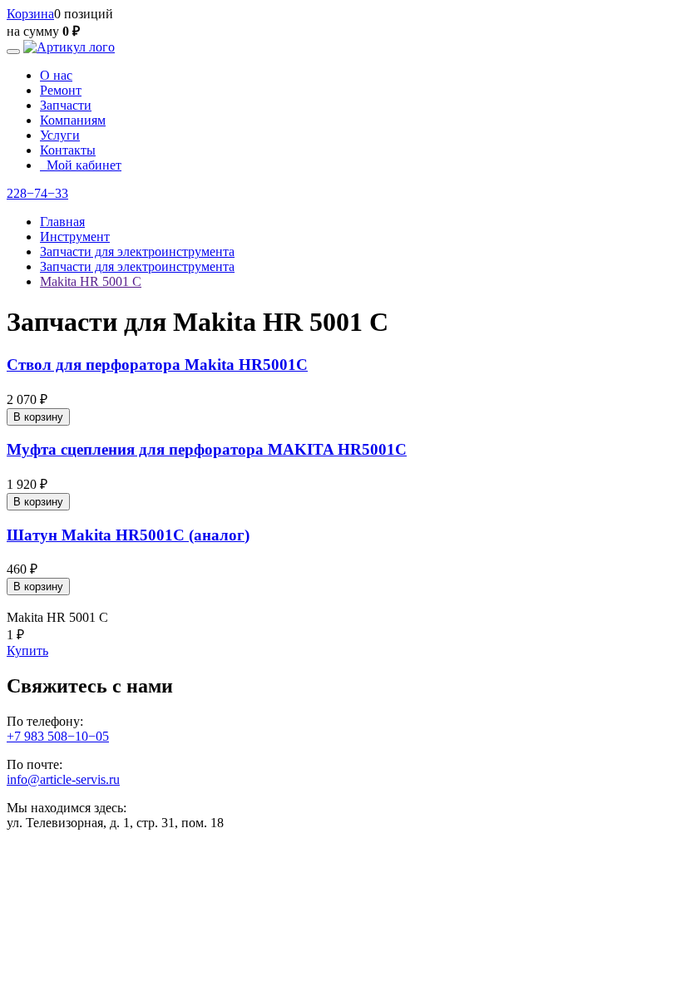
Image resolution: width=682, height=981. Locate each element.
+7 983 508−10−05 (58, 736)
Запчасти (65, 105)
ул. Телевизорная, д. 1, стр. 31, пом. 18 (115, 823)
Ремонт (61, 90)
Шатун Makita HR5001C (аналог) (128, 535)
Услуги (60, 135)
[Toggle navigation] (13, 51)
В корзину (38, 417)
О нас (56, 75)
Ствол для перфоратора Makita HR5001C (157, 364)
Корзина (30, 14)
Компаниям (73, 120)
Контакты (68, 150)
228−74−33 (37, 193)
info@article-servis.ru (63, 779)
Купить (27, 650)
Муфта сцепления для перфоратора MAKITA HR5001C (207, 449)
